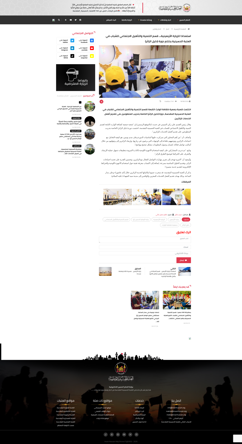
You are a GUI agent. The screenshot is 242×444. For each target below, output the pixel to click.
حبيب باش (178, 214)
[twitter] (75, 20)
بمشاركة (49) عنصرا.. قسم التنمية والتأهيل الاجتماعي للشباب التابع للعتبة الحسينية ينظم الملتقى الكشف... (177, 315)
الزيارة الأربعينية (159, 219)
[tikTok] (106, 435)
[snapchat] (112, 435)
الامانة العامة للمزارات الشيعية (102, 414)
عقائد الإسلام (76, 118)
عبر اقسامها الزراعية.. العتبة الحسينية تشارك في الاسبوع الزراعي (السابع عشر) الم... (69, 108)
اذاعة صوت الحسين (139, 421)
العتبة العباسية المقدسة (65, 421)
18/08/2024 (184, 101)
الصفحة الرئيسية (180, 29)
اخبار (167, 29)
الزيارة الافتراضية (139, 414)
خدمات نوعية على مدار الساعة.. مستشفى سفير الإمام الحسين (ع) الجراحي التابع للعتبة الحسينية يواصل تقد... (146, 317)
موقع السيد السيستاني (102, 407)
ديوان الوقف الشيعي (102, 411)
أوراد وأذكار (139, 418)
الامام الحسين (184, 20)
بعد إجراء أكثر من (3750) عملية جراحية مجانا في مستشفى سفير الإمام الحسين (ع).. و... (70, 136)
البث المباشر (111, 20)
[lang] (53, 20)
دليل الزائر (185, 225)
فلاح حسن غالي (161, 214)
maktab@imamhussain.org (176, 411)
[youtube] (71, 20)
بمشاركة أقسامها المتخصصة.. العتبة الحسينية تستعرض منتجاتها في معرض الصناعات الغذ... (69, 151)
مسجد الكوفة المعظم (65, 425)
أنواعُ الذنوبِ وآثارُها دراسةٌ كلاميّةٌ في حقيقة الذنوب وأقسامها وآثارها (69, 122)
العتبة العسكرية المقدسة (65, 418)
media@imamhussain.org (176, 414)
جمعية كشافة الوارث (169, 225)
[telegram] (118, 435)
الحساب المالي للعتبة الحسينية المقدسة (176, 421)
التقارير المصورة (75, 131)
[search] (58, 20)
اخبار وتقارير (157, 29)
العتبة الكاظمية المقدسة (65, 411)
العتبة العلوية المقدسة (65, 407)
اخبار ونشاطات (165, 20)
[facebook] (80, 20)
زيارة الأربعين (174, 219)
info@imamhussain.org (176, 407)
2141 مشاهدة (169, 101)
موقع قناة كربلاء (102, 418)
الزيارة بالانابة (127, 20)
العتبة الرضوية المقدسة (66, 414)
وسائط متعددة (146, 20)
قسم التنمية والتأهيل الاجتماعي (116, 219)
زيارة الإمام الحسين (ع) (141, 219)
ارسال (182, 260)
